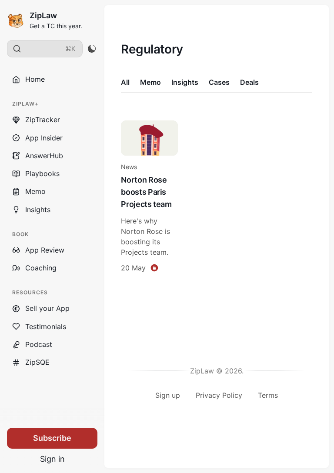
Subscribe (52, 438)
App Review (44, 250)
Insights (37, 209)
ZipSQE (37, 362)
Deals (249, 82)
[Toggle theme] (91, 48)
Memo (35, 191)
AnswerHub (44, 155)
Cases (219, 82)
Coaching (41, 267)
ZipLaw (43, 15)
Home (35, 79)
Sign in (52, 458)
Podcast (38, 344)
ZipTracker (42, 119)
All (125, 82)
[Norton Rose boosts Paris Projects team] (149, 198)
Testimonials (45, 326)
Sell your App (47, 308)
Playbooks (42, 173)
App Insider (44, 137)
